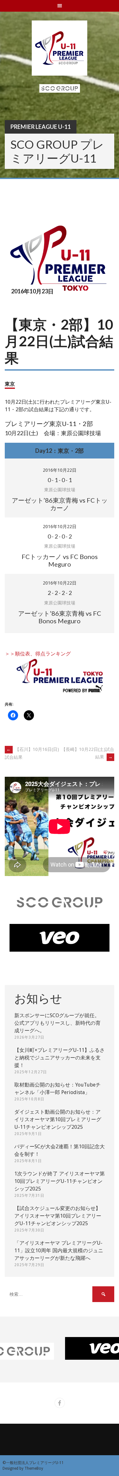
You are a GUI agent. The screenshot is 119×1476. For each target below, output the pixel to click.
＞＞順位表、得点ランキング (38, 654)
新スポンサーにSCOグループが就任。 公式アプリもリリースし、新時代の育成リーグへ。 (57, 1023)
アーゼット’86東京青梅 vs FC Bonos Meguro (59, 617)
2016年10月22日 (59, 470)
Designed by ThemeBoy (23, 1468)
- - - (60, 479)
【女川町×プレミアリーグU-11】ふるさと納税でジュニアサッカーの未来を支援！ (59, 1057)
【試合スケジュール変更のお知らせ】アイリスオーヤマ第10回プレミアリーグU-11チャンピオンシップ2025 (57, 1215)
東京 (10, 384)
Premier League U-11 (40, 126)
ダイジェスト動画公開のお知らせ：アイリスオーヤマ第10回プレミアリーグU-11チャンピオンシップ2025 (57, 1119)
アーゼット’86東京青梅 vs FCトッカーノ (60, 503)
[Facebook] (59, 1403)
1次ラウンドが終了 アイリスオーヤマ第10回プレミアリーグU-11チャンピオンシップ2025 (59, 1181)
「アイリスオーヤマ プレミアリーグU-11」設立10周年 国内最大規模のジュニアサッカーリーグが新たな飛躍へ (58, 1250)
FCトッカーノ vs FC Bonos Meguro (60, 560)
